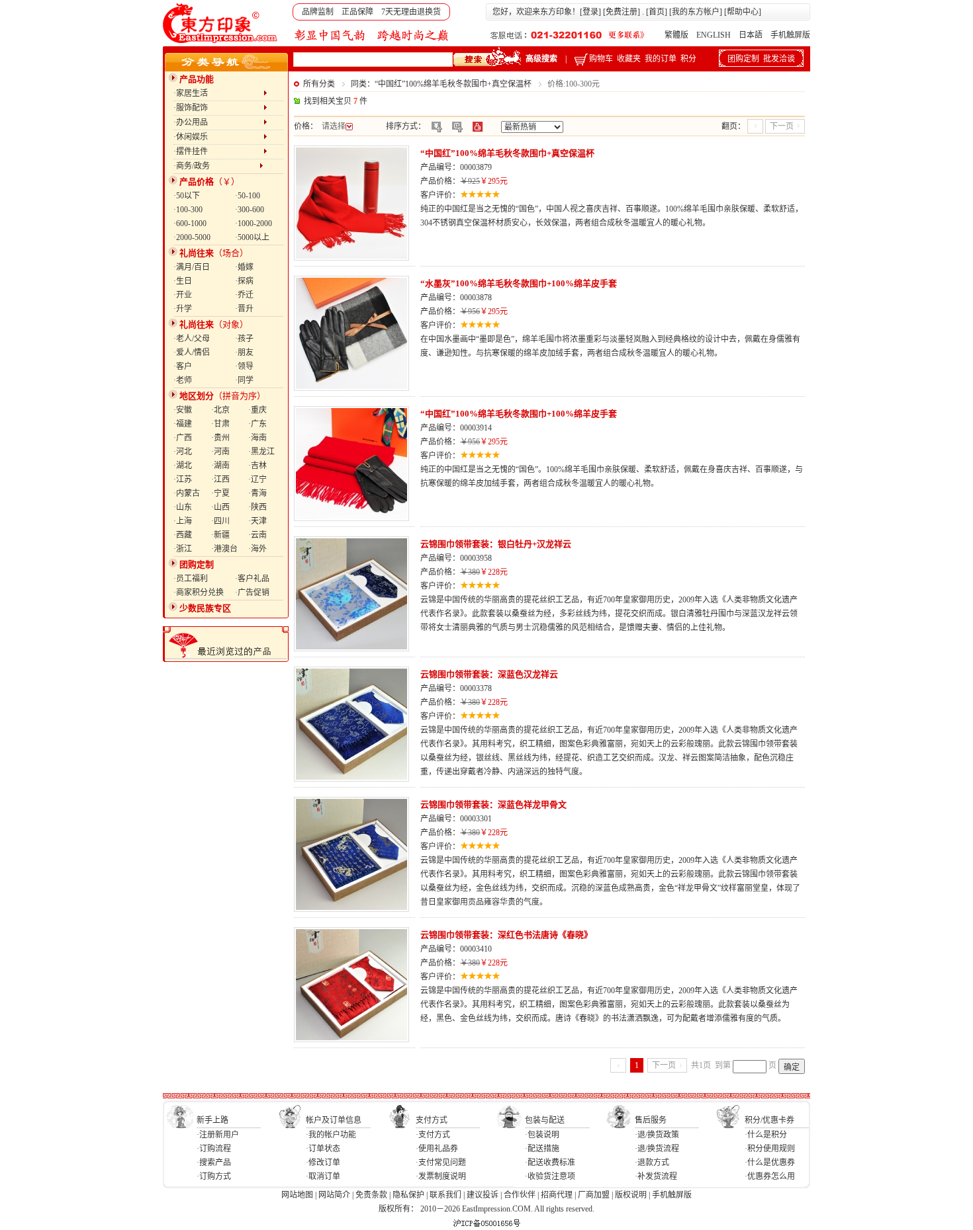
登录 (590, 12)
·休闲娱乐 (218, 137)
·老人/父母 (191, 338)
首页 (657, 12)
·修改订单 (323, 1162)
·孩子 (244, 338)
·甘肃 (220, 424)
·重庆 (257, 410)
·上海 (182, 521)
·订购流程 (214, 1148)
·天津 (257, 521)
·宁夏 (220, 493)
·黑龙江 (261, 451)
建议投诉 (482, 1195)
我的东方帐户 (695, 12)
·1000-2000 (253, 223)
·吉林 (257, 465)
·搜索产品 (214, 1162)
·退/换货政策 (657, 1134)
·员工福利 (190, 578)
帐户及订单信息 (333, 1120)
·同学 (244, 380)
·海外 (257, 549)
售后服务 (651, 1120)
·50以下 (186, 195)
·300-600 (249, 209)
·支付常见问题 (441, 1162)
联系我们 (445, 1195)
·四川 (220, 521)
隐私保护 (408, 1195)
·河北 (182, 451)
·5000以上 (252, 237)
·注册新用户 (218, 1134)
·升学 (182, 308)
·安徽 (182, 410)
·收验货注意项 (550, 1176)
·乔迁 (244, 295)
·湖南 (220, 465)
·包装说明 (542, 1134)
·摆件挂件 (218, 151)
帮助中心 (743, 12)
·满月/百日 (191, 267)
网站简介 (334, 1195)
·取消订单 (323, 1176)
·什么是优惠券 (770, 1162)
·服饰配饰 (218, 107)
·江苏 (182, 479)
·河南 (220, 451)
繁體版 (676, 35)
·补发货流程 (656, 1176)
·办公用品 (218, 122)
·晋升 (244, 308)
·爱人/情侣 (191, 352)
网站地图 (297, 1195)
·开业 (182, 295)
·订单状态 (323, 1148)
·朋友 (244, 352)
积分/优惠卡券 (769, 1120)
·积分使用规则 (770, 1148)
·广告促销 (252, 592)
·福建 (182, 424)
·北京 (220, 410)
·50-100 (247, 195)
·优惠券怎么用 (770, 1176)
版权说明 (631, 1195)
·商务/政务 (216, 166)
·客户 (182, 366)
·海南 (257, 437)
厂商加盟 (594, 1195)
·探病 (244, 281)
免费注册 (621, 12)
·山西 (220, 507)
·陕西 (257, 507)
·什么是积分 (766, 1134)
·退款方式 (652, 1162)
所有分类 (319, 84)
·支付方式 (433, 1134)
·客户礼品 (252, 578)
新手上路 (212, 1120)
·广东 (257, 424)
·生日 (182, 281)
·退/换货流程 (657, 1148)
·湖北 (182, 465)
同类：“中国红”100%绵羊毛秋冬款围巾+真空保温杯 (441, 84)
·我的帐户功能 (331, 1134)
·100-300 (188, 209)
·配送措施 (542, 1148)
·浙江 (182, 549)
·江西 (220, 479)
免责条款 (371, 1195)
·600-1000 (190, 223)
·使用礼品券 (437, 1148)
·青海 (257, 493)
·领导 (244, 366)
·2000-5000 (191, 237)
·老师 (182, 380)
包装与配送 (545, 1120)
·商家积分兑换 (198, 592)
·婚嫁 (244, 267)
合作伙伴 (519, 1195)
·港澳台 (224, 549)
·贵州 (220, 437)
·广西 (182, 437)
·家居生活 (218, 93)
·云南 (257, 535)
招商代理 (557, 1195)
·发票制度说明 (441, 1176)
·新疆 (220, 535)
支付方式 (431, 1120)
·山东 (182, 507)
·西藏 (182, 535)
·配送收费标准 (550, 1162)
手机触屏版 (790, 35)
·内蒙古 (186, 493)
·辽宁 (257, 479)
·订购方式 (214, 1176)
